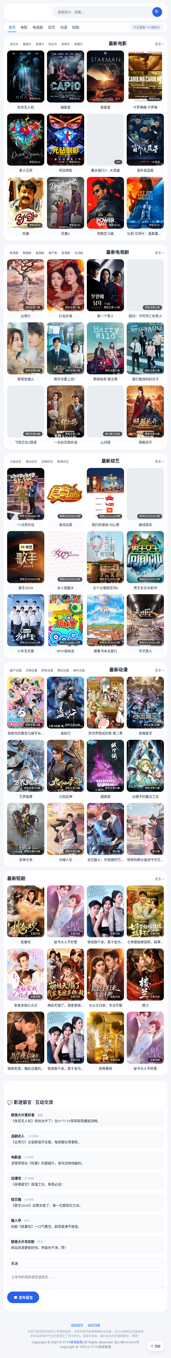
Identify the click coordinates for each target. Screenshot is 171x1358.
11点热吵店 (26, 524)
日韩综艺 (47, 461)
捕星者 (66, 107)
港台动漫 (63, 670)
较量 (25, 233)
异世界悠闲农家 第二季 (105, 733)
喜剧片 (27, 44)
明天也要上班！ (65, 379)
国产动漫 (15, 670)
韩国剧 (27, 253)
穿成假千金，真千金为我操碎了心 (112, 942)
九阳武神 (65, 796)
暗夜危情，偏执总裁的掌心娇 (29, 1068)
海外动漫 (79, 670)
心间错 (105, 442)
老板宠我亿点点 (25, 1005)
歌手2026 (25, 588)
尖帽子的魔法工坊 (145, 796)
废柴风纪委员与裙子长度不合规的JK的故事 (39, 733)
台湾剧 (78, 253)
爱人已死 (26, 170)
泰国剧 (40, 253)
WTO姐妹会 (65, 651)
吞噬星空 (145, 733)
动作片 (14, 44)
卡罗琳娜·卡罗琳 (145, 107)
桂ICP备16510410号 (126, 1342)
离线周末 (145, 524)
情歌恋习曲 (105, 233)
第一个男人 (105, 316)
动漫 (63, 27)
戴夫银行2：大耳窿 (105, 170)
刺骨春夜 (105, 1068)
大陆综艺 (15, 461)
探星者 (105, 107)
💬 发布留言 (23, 1298)
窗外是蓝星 (145, 170)
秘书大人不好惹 (65, 942)
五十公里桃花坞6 (105, 588)
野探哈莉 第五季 (105, 379)
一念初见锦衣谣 (65, 442)
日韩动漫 (31, 670)
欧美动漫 (47, 670)
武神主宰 (26, 859)
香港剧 (65, 253)
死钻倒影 (65, 170)
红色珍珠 (65, 316)
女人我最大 (65, 588)
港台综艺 (31, 461)
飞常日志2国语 (26, 442)
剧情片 (78, 44)
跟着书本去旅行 (105, 651)
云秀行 (26, 316)
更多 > (159, 44)
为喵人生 (65, 859)
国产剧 (53, 253)
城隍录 (105, 796)
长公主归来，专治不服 (105, 1005)
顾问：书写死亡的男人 (145, 316)
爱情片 (40, 44)
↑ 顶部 (156, 1346)
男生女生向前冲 (145, 588)
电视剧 (38, 27)
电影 (24, 27)
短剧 (75, 27)
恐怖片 (65, 44)
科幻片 (53, 44)
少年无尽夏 (25, 651)
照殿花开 (145, 442)
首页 (12, 27)
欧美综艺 (63, 461)
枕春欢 (26, 942)
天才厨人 (145, 651)
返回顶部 (94, 1325)
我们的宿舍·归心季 (105, 524)
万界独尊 (26, 796)
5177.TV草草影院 (28, 12)
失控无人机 (25, 107)
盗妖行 (66, 733)
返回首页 (77, 1325)
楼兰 (145, 1005)
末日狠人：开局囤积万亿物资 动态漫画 (116, 859)
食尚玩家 (65, 524)
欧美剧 (14, 253)
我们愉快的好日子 (145, 379)
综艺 (51, 27)
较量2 (65, 233)
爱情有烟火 (25, 379)
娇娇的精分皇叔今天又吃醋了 (149, 859)
